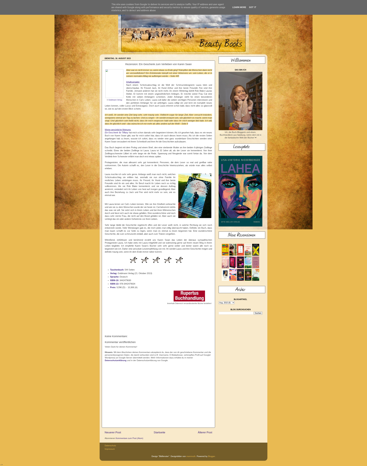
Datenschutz (110, 445)
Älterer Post (205, 432)
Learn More (239, 7)
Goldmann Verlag (115, 100)
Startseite (159, 432)
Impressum (110, 449)
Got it (252, 7)
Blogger (211, 456)
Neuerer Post (113, 432)
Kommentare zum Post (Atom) (129, 438)
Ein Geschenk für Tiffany (116, 132)
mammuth (191, 456)
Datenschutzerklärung (115, 360)
